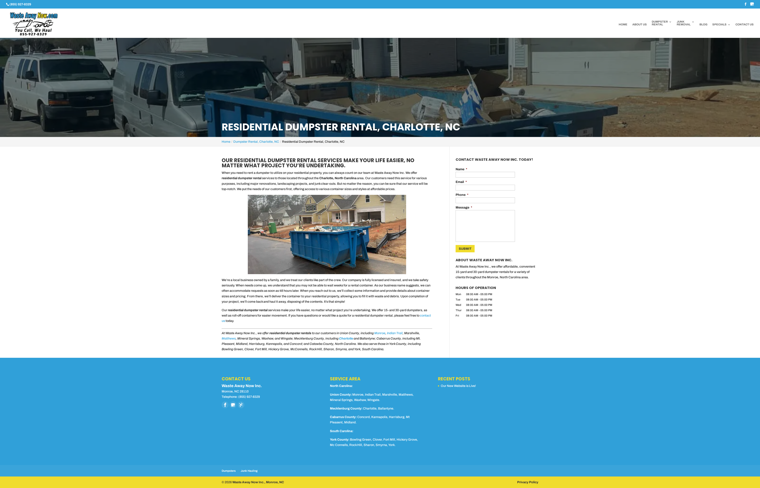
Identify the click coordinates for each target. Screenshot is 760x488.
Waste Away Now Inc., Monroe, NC (258, 482)
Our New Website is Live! (458, 386)
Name (461, 169)
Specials (719, 24)
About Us (639, 24)
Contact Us (744, 24)
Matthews (229, 338)
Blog (703, 24)
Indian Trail (395, 333)
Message (464, 207)
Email (461, 182)
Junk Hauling (249, 470)
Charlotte (346, 338)
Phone (462, 194)
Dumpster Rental (660, 23)
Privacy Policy (527, 482)
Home (623, 24)
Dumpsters (229, 470)
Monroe (379, 333)
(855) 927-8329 (20, 4)
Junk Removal (684, 23)
